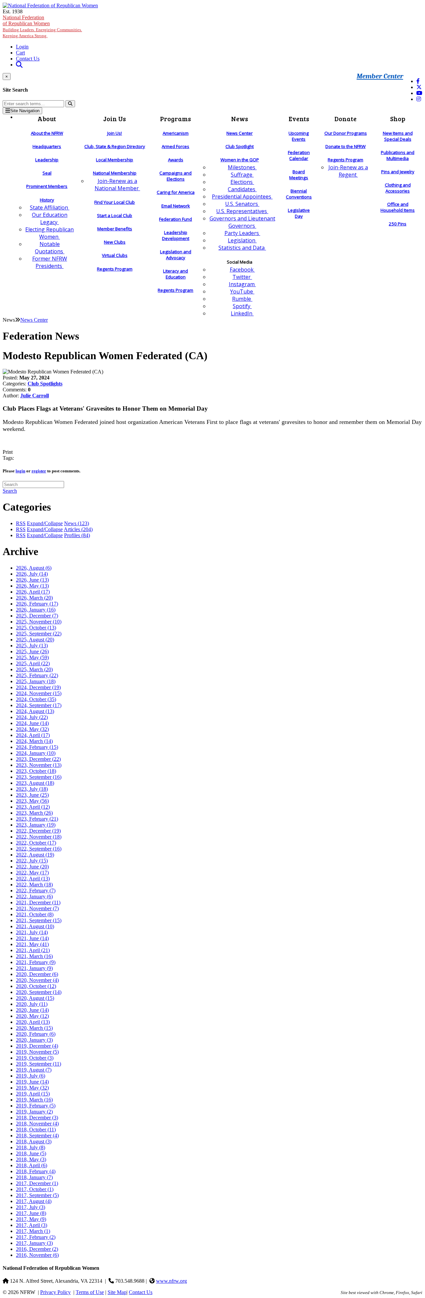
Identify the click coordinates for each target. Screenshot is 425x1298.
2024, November (38, 693)
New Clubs (115, 242)
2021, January (34, 968)
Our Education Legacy (49, 218)
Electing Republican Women (49, 233)
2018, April (31, 1165)
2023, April (33, 807)
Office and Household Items (398, 207)
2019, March (34, 1099)
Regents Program (114, 269)
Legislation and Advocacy (175, 255)
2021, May (32, 944)
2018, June (31, 1153)
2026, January (35, 609)
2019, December (37, 1046)
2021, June (32, 938)
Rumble (242, 298)
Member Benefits (114, 229)
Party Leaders (242, 233)
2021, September (38, 920)
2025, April (33, 663)
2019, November (37, 1052)
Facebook (242, 269)
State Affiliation (49, 207)
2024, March (34, 741)
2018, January (34, 1177)
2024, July (32, 717)
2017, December (37, 1183)
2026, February (37, 604)
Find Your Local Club (114, 202)
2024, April (33, 735)
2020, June (32, 1010)
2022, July (32, 860)
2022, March (34, 884)
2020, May (32, 1016)
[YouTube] (419, 93)
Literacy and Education (175, 274)
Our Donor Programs (345, 133)
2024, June (32, 723)
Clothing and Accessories (398, 188)
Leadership (46, 160)
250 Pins (397, 224)
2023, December (38, 759)
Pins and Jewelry (397, 172)
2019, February (35, 1105)
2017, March (33, 1231)
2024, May (32, 729)
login (20, 470)
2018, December (37, 1117)
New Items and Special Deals (398, 136)
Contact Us (28, 58)
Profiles (77, 535)
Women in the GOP (239, 160)
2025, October (36, 627)
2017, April (31, 1225)
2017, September (37, 1195)
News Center (239, 133)
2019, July (30, 1076)
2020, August (35, 998)
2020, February (35, 1034)
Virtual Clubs (115, 255)
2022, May (32, 872)
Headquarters (47, 146)
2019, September (38, 1064)
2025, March (34, 669)
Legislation (242, 240)
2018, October (36, 1129)
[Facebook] (418, 81)
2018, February (35, 1171)
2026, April (33, 592)
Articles (78, 529)
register (39, 470)
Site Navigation (25, 110)
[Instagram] (418, 99)
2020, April (33, 1022)
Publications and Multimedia (397, 155)
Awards (175, 160)
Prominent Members (46, 186)
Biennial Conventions (299, 194)
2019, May (32, 1088)
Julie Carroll (34, 395)
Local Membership (114, 160)
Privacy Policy (55, 1292)
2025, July (32, 645)
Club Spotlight (239, 146)
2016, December (37, 1249)
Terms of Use (90, 1292)
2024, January (35, 753)
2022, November (38, 837)
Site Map (117, 1292)
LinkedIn (242, 313)
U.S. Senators (242, 203)
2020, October (36, 986)
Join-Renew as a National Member (117, 184)
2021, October (34, 914)
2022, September (38, 849)
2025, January (35, 681)
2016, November (37, 1255)
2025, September (38, 633)
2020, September (38, 992)
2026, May (32, 586)
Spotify (242, 306)
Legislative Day (299, 213)
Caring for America (176, 192)
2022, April (33, 878)
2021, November (37, 908)
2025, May (32, 657)
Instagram (242, 284)
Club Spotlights (45, 383)
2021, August (35, 926)
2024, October (36, 699)
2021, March (34, 956)
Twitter (242, 277)
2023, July (32, 789)
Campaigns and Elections (175, 176)
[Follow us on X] (419, 87)
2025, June (32, 651)
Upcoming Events (299, 136)
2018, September (37, 1135)
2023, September (38, 777)
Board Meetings (298, 175)
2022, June (32, 866)
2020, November (37, 980)
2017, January (34, 1243)
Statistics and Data (242, 247)
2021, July (32, 932)
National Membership (114, 173)
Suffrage (242, 174)
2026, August (33, 568)
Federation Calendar (299, 155)
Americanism (176, 133)
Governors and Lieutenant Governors (242, 222)
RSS (21, 523)
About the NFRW (47, 133)
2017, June (31, 1213)
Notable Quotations (49, 247)
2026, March (34, 598)
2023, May (32, 801)
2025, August (35, 639)
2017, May (31, 1219)
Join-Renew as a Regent (348, 171)
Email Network (175, 206)
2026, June (32, 580)
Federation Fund (175, 219)
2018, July (30, 1147)
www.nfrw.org (171, 1281)
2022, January (34, 896)
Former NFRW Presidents (49, 262)
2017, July (30, 1207)
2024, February (37, 747)
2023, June (32, 795)
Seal (46, 173)
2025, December (37, 615)
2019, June (32, 1082)
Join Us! (114, 133)
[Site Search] (19, 64)
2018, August (33, 1141)
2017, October (34, 1189)
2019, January (34, 1111)
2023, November (38, 765)
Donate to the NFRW (345, 146)
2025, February (37, 675)
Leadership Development (175, 235)
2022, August (35, 854)
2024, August (35, 711)
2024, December (38, 687)
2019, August (33, 1070)
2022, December (38, 831)
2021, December (38, 902)
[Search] (70, 103)
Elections (242, 182)
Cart (20, 52)
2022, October (36, 843)
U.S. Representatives (242, 211)
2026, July (32, 574)
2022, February (35, 890)
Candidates (242, 189)
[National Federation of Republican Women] (50, 5)
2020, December (37, 974)
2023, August (35, 783)
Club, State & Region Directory (114, 146)
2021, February (35, 962)
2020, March (34, 1028)
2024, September (38, 705)
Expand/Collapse (45, 523)
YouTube (242, 291)
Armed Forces (175, 146)
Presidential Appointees (242, 196)
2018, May (31, 1159)
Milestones (242, 167)
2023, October (36, 771)
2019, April (33, 1093)
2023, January (35, 825)
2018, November (37, 1123)
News (76, 523)
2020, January (34, 1040)
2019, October (34, 1058)
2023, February (37, 819)
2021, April (33, 950)
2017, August (33, 1201)
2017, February (35, 1237)
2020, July (31, 1004)
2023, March (34, 813)
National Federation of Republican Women (42, 26)
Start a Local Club (114, 215)
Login (22, 46)
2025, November (38, 621)
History (47, 200)
